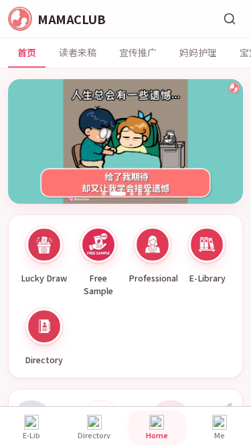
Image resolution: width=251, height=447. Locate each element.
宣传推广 (138, 52)
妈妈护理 (198, 52)
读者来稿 (77, 52)
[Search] (229, 18)
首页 (26, 52)
